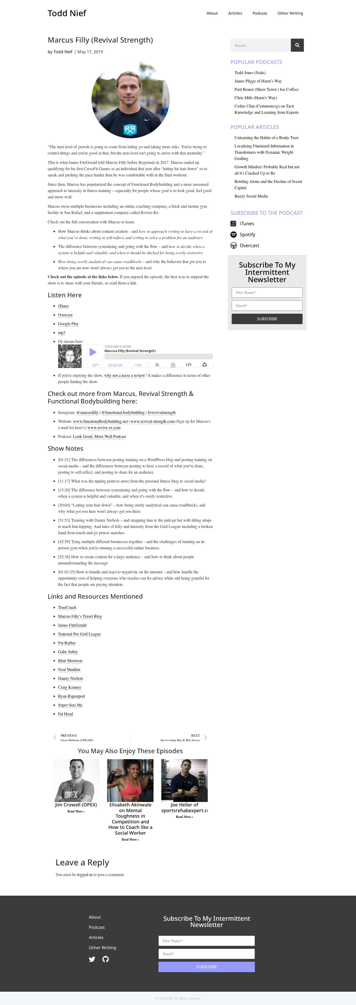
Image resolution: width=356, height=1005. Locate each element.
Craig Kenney (69, 687)
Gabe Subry (68, 651)
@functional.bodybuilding (123, 412)
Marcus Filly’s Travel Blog (80, 616)
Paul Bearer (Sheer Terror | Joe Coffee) (267, 89)
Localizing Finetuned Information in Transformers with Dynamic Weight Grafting (264, 152)
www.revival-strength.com (152, 421)
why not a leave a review (124, 375)
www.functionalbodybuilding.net (100, 421)
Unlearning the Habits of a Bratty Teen (266, 137)
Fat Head (65, 713)
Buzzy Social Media (251, 196)
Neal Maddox (69, 669)
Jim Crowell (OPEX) (76, 804)
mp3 (61, 332)
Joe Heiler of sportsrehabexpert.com (187, 807)
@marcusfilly (87, 412)
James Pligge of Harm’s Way (258, 81)
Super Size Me (70, 704)
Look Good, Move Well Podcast (99, 436)
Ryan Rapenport (71, 696)
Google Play (68, 323)
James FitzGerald (72, 625)
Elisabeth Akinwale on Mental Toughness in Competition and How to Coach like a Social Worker (130, 818)
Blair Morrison (70, 660)
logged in (85, 874)
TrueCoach (67, 607)
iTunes (63, 305)
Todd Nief (67, 13)
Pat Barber (67, 642)
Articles (235, 13)
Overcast (65, 314)
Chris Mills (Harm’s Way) (256, 97)
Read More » (76, 811)
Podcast (260, 13)
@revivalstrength (162, 412)
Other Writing (290, 13)
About (212, 13)
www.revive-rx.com (104, 427)
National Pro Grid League (79, 634)
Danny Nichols (70, 678)
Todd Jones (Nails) (250, 72)
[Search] (297, 45)
